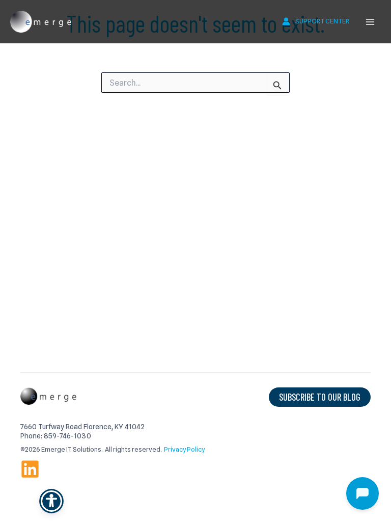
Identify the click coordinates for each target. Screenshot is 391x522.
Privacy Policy (184, 449)
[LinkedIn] (30, 469)
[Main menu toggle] (370, 22)
